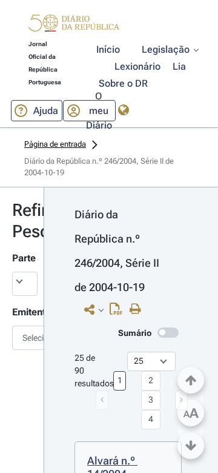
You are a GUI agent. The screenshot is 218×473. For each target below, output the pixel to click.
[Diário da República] (73, 26)
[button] (73, 25)
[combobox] (21, 338)
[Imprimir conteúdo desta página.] (138, 309)
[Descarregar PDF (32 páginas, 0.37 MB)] (119, 312)
